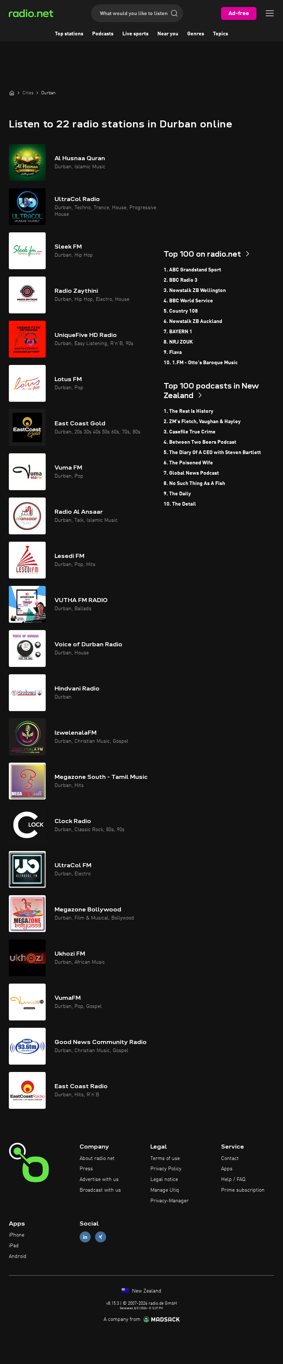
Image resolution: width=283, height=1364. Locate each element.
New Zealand (145, 1291)
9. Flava (173, 352)
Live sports (135, 33)
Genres (195, 33)
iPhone (16, 1235)
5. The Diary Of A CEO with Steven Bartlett (212, 452)
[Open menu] (269, 13)
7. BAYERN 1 (178, 331)
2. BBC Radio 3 (181, 280)
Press (86, 1168)
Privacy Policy (165, 1168)
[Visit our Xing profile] (101, 1237)
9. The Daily (177, 493)
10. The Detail (180, 504)
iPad (14, 1245)
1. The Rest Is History (188, 411)
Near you (167, 33)
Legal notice (164, 1179)
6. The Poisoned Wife (188, 462)
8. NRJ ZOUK (178, 342)
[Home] (12, 93)
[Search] (174, 13)
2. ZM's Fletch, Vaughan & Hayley (202, 421)
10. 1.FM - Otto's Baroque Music (201, 362)
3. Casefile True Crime (190, 432)
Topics (220, 33)
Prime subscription (243, 1190)
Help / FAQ (233, 1179)
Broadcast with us (100, 1190)
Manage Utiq (164, 1190)
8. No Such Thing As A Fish (194, 483)
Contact (230, 1158)
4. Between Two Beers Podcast (200, 442)
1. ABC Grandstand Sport (192, 270)
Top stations (69, 33)
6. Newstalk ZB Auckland (193, 321)
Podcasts (102, 33)
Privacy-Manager (169, 1200)
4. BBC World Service (188, 300)
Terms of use (165, 1158)
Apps (227, 1168)
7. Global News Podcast (191, 473)
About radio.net (97, 1158)
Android (18, 1256)
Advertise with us (99, 1179)
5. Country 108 (181, 311)
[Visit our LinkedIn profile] (85, 1237)
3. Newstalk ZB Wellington (195, 290)
